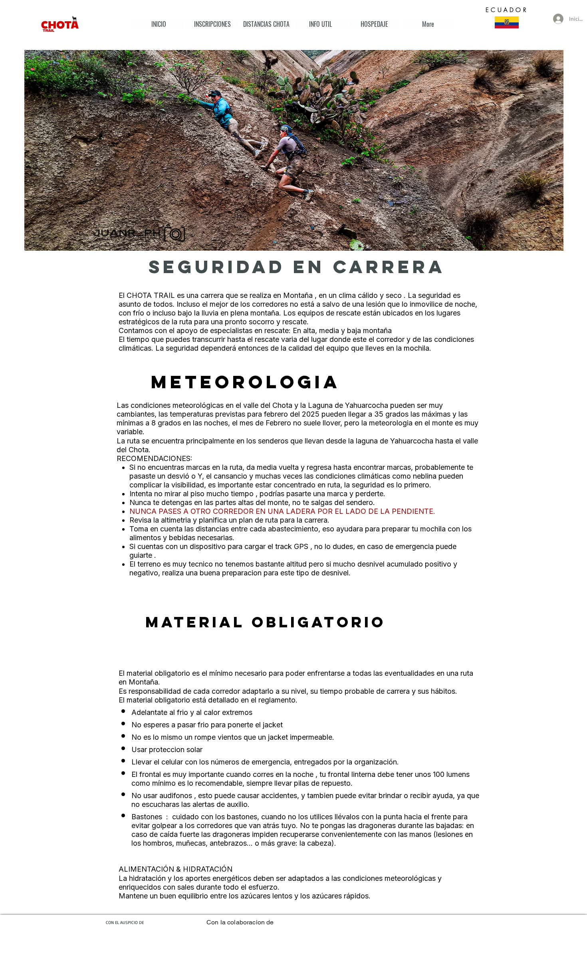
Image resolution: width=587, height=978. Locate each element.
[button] (267, 24)
